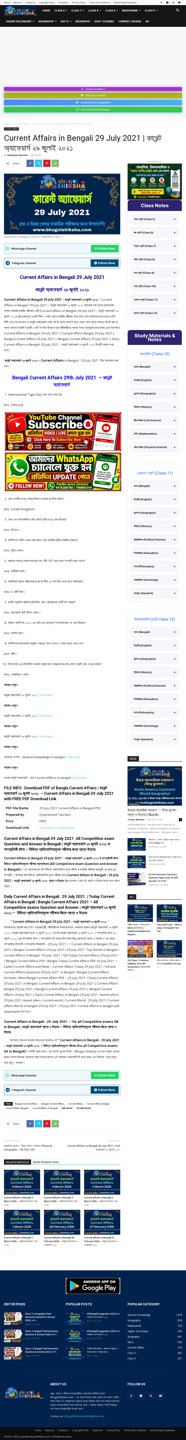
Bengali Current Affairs (52, 1103)
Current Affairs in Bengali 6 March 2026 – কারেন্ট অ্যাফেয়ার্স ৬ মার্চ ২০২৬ (20, 1201)
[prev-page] (6, 1252)
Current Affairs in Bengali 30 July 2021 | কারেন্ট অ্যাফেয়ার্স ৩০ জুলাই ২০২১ (93, 1147)
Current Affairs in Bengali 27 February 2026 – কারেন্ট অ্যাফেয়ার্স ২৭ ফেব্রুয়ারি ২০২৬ (101, 1241)
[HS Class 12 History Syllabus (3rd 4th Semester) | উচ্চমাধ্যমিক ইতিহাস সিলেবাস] (140, 949)
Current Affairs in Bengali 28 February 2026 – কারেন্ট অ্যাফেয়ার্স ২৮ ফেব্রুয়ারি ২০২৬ (61, 1241)
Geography (46, 21)
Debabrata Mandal (17, 155)
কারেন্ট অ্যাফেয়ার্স (67, 1108)
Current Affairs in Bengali (45, 1108)
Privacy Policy (79, 2)
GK (147, 21)
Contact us (30, 2)
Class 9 (110, 10)
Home (7, 2)
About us (17, 2)
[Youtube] (179, 2)
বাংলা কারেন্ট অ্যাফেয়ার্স (83, 1108)
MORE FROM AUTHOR (45, 1162)
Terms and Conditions (99, 2)
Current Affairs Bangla (98, 1103)
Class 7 (76, 10)
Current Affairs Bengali (17, 1108)
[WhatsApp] (55, 163)
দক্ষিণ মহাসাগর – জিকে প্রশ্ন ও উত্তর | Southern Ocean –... (169, 963)
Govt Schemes (104, 21)
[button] (177, 11)
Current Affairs (129, 21)
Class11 (150, 10)
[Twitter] (173, 2)
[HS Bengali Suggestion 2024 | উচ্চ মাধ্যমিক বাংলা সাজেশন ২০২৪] (75, 1336)
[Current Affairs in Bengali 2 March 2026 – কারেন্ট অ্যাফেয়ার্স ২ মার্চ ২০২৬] (102, 1182)
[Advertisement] (93, 58)
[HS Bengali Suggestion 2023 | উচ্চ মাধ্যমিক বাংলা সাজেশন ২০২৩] (75, 1318)
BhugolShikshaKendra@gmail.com (84, 1416)
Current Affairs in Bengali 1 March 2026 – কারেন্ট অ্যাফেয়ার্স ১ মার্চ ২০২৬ (20, 1241)
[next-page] (12, 1252)
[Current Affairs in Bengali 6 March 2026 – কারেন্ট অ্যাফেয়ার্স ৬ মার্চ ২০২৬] (22, 1182)
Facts (65, 21)
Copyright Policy (47, 2)
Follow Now (106, 248)
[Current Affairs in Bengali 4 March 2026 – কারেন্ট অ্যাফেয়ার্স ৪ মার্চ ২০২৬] (62, 1182)
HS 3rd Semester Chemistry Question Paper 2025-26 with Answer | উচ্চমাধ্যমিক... (163, 877)
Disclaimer (63, 2)
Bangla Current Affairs (26, 1103)
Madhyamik (130, 10)
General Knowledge (167, 956)
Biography (83, 21)
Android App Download (125, 2)
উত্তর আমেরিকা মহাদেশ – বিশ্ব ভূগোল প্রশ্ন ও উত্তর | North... (152, 812)
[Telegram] (167, 2)
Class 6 (59, 10)
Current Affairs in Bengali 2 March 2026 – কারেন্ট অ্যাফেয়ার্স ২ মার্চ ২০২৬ (100, 1201)
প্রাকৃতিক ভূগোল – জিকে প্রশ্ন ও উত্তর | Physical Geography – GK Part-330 (28, 1147)
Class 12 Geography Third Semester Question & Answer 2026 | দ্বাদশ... (40, 1317)
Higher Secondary (18, 21)
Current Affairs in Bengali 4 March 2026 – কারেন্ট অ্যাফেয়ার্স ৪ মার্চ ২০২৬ (60, 1201)
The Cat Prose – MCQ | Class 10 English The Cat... (169, 928)
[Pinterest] (46, 163)
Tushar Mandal (136, 819)
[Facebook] (161, 2)
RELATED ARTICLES (17, 1162)
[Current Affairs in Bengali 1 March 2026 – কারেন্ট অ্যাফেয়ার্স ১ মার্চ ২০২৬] (22, 1222)
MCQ (131, 920)
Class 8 (93, 10)
